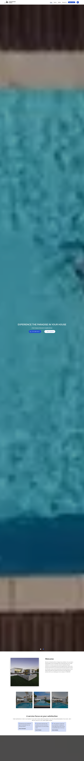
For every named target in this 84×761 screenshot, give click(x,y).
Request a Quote (71, 2)
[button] (40, 649)
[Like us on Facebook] (78, 2)
